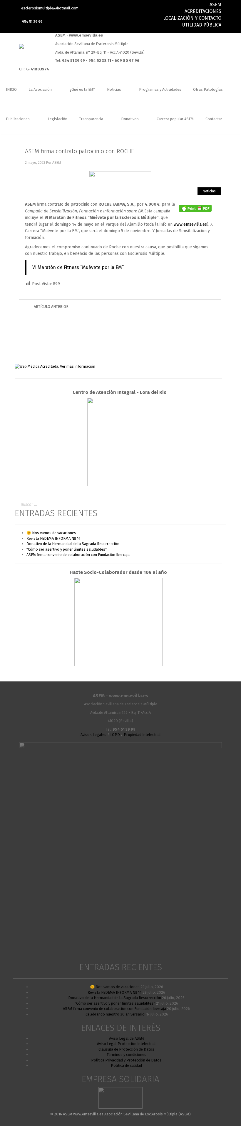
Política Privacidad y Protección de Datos (126, 1060)
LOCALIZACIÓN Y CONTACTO (192, 18)
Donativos (130, 119)
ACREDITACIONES (203, 11)
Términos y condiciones (126, 1054)
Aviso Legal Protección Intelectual (126, 1043)
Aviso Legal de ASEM (126, 1038)
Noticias (114, 89)
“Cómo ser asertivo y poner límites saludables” (66, 549)
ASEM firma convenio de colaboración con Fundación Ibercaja (78, 554)
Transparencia (91, 119)
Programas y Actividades (160, 89)
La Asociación (41, 89)
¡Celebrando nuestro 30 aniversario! (115, 1014)
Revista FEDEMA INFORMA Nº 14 (53, 538)
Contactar (213, 119)
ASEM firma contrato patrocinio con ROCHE (79, 151)
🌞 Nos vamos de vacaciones (51, 533)
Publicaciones (18, 119)
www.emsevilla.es (190, 224)
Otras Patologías (208, 89)
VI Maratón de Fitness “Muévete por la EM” (78, 267)
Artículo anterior (51, 306)
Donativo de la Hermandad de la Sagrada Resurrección (72, 543)
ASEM (215, 4)
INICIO (11, 89)
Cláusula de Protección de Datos (126, 1049)
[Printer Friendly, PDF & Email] (195, 208)
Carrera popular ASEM (175, 119)
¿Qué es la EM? (82, 89)
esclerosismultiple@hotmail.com (49, 8)
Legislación (57, 119)
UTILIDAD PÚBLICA (201, 25)
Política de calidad (126, 1065)
